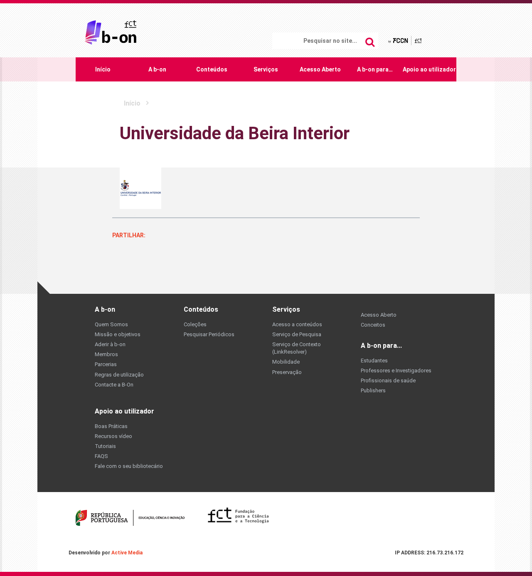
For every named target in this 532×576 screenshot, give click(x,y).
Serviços (266, 69)
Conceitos (373, 325)
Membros (106, 354)
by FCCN (405, 40)
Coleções (195, 324)
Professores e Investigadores (396, 370)
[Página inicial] (110, 32)
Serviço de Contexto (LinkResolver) (296, 348)
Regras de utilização (119, 375)
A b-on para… (375, 69)
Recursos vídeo (113, 436)
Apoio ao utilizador (429, 69)
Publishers (373, 390)
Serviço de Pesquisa (296, 334)
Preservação (287, 372)
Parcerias (106, 364)
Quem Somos (111, 324)
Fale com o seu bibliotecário (129, 466)
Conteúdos (211, 69)
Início (103, 69)
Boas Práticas (111, 426)
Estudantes (374, 360)
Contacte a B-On (114, 385)
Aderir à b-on (110, 344)
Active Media (127, 553)
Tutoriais (105, 446)
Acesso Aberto (320, 69)
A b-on (157, 69)
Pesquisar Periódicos (209, 334)
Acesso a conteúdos (297, 324)
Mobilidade (286, 362)
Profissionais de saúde (388, 380)
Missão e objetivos (117, 334)
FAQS (101, 456)
